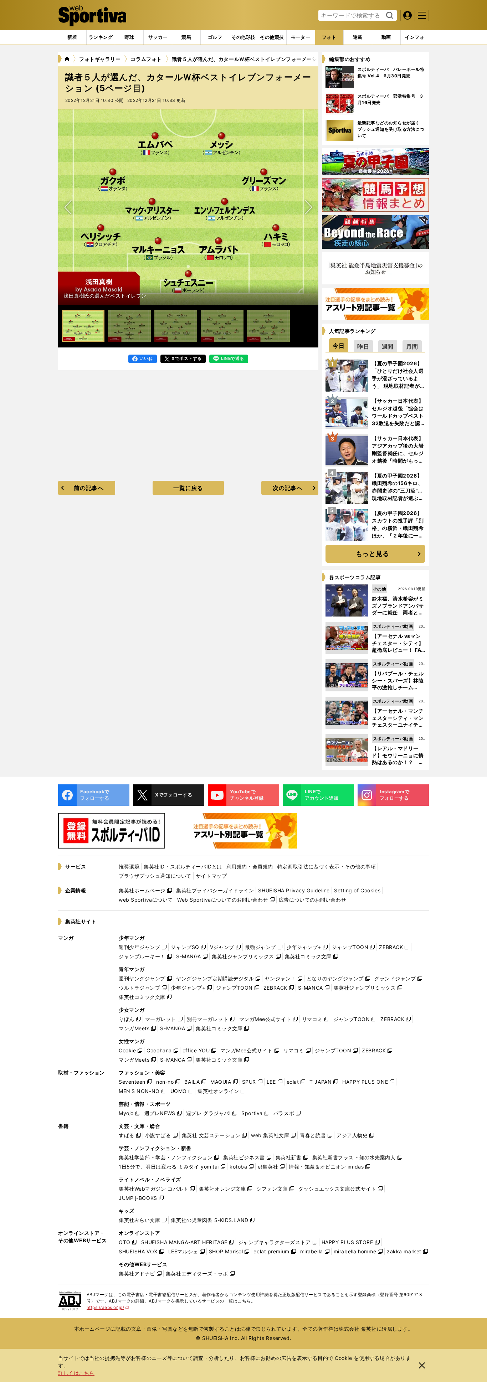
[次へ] (68, 207)
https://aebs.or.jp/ (108, 1307)
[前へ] (308, 207)
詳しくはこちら (76, 1373)
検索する (388, 15)
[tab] (129, 37)
